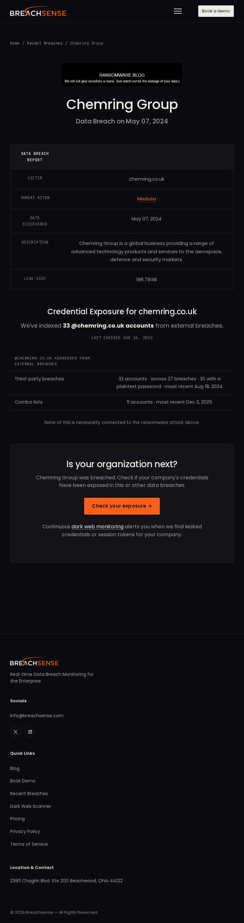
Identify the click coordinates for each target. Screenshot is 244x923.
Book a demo (216, 11)
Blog (14, 768)
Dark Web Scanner (30, 806)
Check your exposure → (122, 506)
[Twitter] (15, 731)
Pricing (17, 818)
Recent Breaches (45, 43)
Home (15, 43)
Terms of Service (29, 844)
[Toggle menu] (178, 11)
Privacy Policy (25, 831)
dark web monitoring (97, 526)
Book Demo (23, 781)
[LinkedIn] (30, 731)
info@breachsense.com (37, 715)
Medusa (146, 198)
